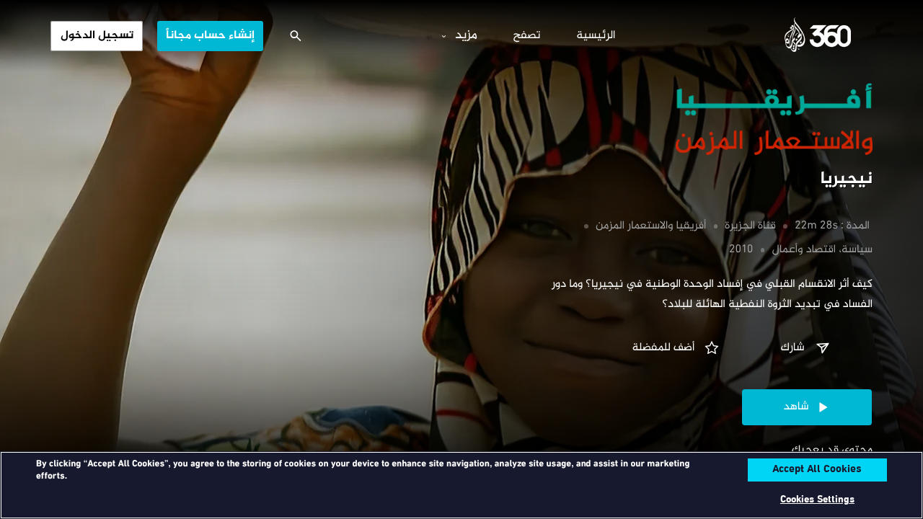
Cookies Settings (817, 500)
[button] (807, 348)
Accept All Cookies (817, 470)
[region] (461, 485)
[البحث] (296, 36)
